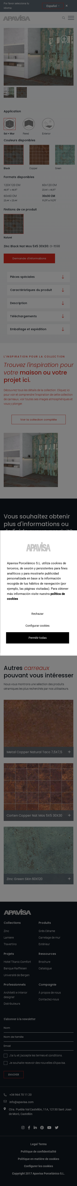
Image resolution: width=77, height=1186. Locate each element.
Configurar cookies (37, 625)
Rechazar (37, 613)
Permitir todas (38, 637)
